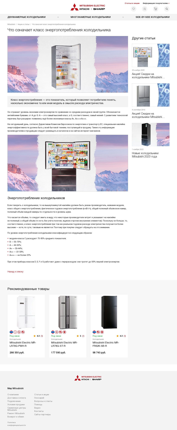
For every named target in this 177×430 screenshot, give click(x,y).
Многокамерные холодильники (91, 17)
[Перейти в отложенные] (133, 9)
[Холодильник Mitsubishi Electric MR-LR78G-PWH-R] (26, 312)
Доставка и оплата (16, 398)
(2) (83, 336)
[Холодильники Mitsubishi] (89, 6)
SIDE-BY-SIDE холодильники (153, 17)
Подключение (14, 401)
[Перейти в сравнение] (144, 9)
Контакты (39, 411)
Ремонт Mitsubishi (16, 413)
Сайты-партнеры (42, 414)
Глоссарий (39, 398)
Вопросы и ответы (43, 401)
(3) (42, 336)
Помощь (38, 404)
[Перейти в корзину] (155, 9)
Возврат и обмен (15, 417)
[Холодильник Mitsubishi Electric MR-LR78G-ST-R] (67, 312)
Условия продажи (16, 404)
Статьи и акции (132, 3)
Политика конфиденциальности (16, 423)
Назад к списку (15, 271)
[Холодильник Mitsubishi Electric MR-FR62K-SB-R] (109, 312)
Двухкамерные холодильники (26, 17)
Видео (37, 408)
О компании (13, 394)
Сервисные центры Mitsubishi (16, 409)
